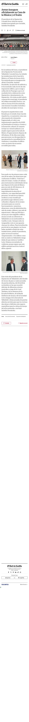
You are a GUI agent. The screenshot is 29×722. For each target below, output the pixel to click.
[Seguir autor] (14, 62)
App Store (8, 577)
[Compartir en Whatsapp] (8, 30)
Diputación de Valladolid (21, 316)
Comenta (7, 323)
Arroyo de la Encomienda (10, 316)
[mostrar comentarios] (13, 30)
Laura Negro (14, 57)
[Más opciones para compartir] (10, 30)
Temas (2, 316)
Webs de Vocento (23, 584)
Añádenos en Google (21, 30)
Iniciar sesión (23, 4)
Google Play (21, 577)
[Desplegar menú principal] (27, 4)
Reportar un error (24, 323)
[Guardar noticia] (2, 30)
